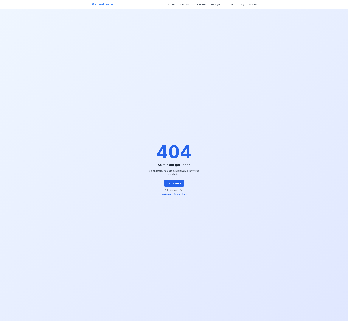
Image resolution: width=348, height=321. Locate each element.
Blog (242, 4)
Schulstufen (199, 4)
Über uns (184, 4)
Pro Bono (230, 4)
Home (171, 4)
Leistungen (215, 4)
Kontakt (253, 4)
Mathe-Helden (102, 4)
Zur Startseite (174, 183)
